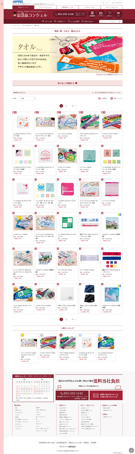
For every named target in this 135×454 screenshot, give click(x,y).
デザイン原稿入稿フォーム (87, 428)
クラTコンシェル (89, 7)
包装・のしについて (64, 422)
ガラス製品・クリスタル (21, 419)
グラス (37, 426)
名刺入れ (38, 407)
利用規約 (86, 442)
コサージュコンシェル (45, 7)
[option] (67, 54)
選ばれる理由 (106, 408)
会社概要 (93, 442)
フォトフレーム (19, 426)
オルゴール (18, 424)
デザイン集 (48, 21)
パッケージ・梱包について (65, 419)
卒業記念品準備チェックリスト (67, 431)
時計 (16, 408)
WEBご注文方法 (63, 415)
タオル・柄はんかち (27, 25)
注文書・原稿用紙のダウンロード (89, 426)
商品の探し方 (62, 412)
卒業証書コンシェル (67, 7)
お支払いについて (63, 424)
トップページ (15, 25)
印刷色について (85, 412)
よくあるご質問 (63, 433)
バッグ (37, 421)
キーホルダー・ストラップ (21, 422)
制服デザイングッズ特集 (87, 424)
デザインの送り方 (85, 417)
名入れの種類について (86, 410)
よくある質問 (75, 21)
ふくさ (37, 412)
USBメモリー (18, 410)
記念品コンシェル (23, 7)
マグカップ (39, 423)
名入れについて (85, 408)
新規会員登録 (118, 2)
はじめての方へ (63, 408)
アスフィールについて (111, 7)
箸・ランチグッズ (40, 417)
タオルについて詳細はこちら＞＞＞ (109, 74)
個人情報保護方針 (61, 442)
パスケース (18, 428)
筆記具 (17, 417)
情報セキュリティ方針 (75, 442)
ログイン (107, 2)
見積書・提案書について (65, 417)
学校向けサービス (107, 410)
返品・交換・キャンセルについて (67, 428)
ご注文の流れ (62, 410)
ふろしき (38, 414)
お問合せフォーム (107, 417)
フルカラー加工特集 (86, 419)
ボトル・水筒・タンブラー (42, 428)
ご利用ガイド (61, 21)
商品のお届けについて (64, 426)
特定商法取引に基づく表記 (47, 442)
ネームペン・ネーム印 (41, 430)
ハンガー (17, 415)
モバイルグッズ (19, 412)
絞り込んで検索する (66, 83)
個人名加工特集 (85, 422)
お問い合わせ (88, 21)
